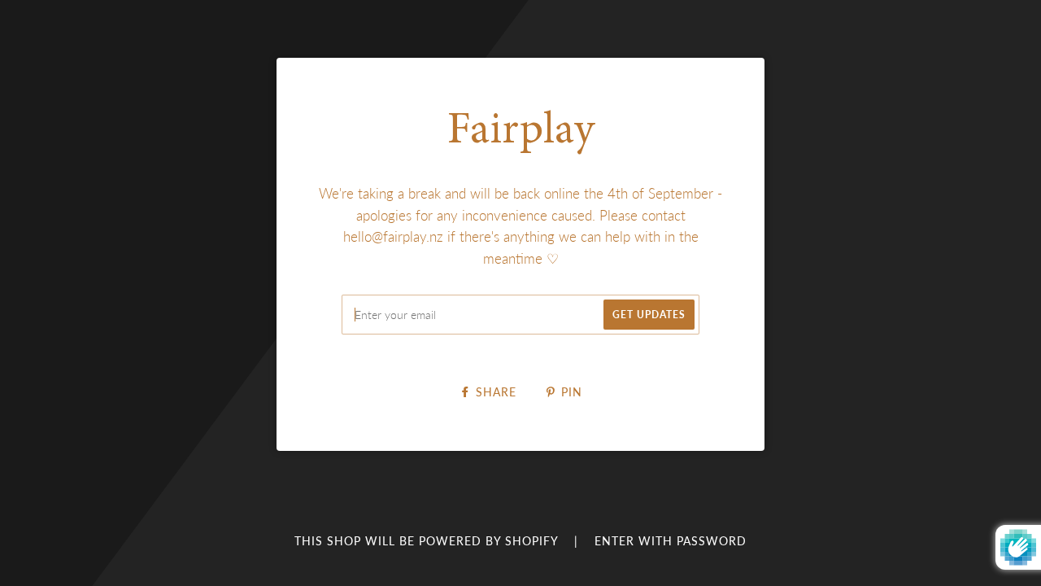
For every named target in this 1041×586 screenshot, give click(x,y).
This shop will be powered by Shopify (428, 541)
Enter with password (671, 541)
